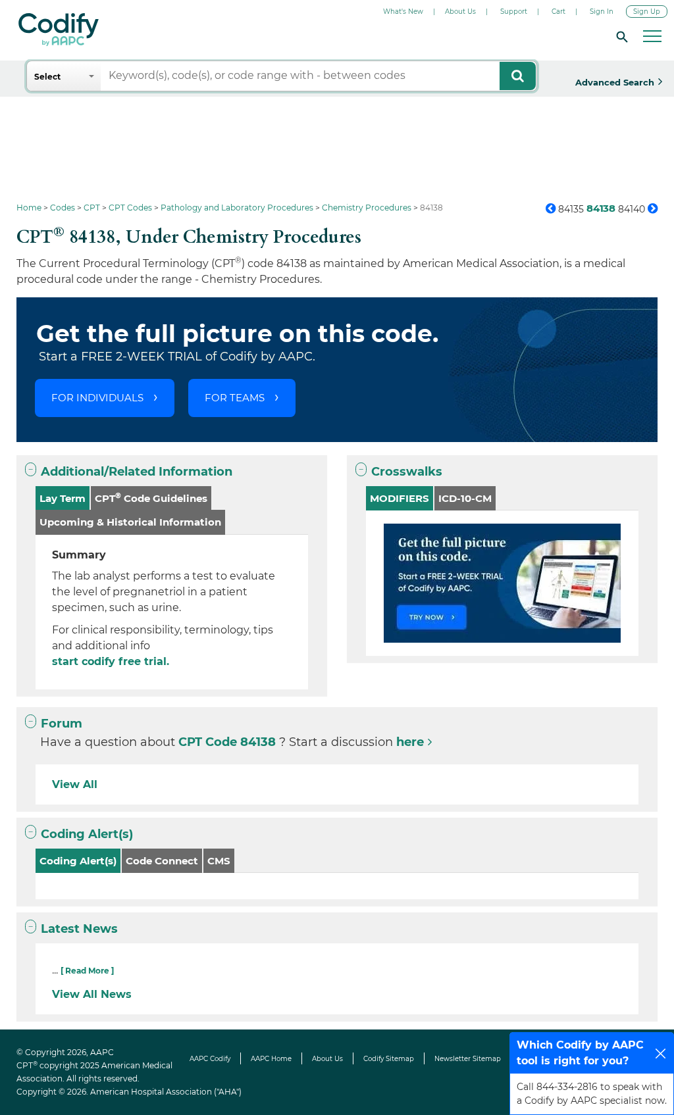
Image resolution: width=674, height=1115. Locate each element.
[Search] (620, 36)
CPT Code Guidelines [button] (151, 498)
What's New (403, 11)
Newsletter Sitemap (467, 1058)
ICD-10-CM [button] (465, 498)
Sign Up (646, 11)
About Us (460, 11)
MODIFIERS (399, 498)
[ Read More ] (87, 971)
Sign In (601, 11)
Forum (61, 723)
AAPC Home (271, 1058)
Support (513, 11)
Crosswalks (406, 471)
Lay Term (62, 498)
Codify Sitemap (388, 1058)
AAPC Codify (210, 1058)
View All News (92, 994)
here (410, 742)
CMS (218, 861)
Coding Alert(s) (87, 834)
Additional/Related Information (136, 471)
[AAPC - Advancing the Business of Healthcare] (58, 29)
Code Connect (162, 861)
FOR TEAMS (235, 397)
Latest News (79, 929)
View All (74, 784)
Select (47, 77)
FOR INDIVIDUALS (97, 397)
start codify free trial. (110, 661)
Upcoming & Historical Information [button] (130, 522)
